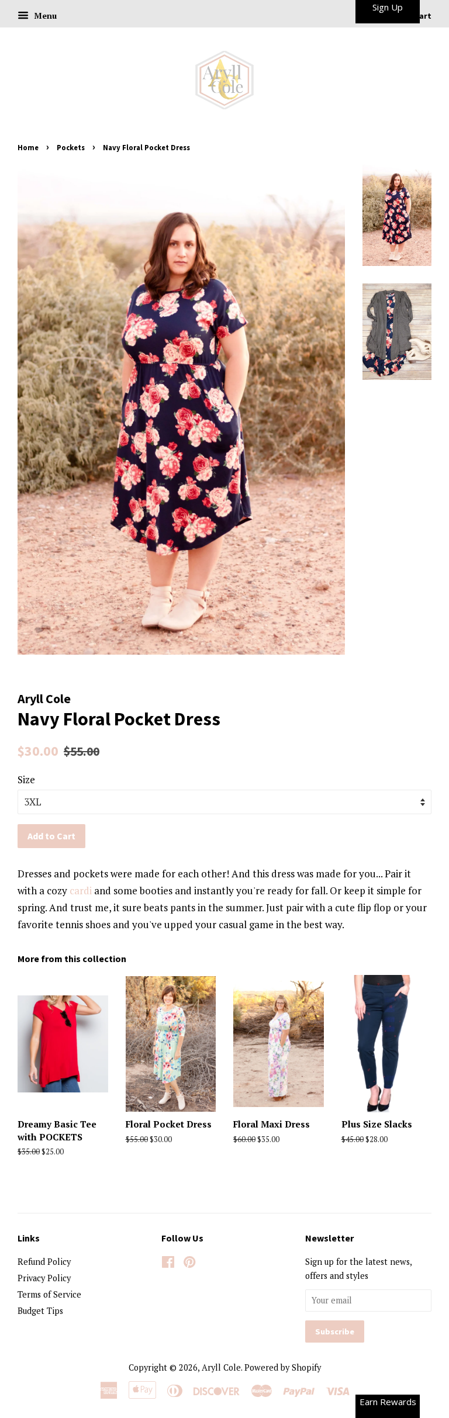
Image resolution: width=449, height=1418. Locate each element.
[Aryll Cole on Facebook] (168, 1264)
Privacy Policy (44, 1278)
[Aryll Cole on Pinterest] (189, 1264)
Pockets (71, 147)
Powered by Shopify (282, 1367)
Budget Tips (40, 1310)
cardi (81, 890)
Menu (44, 15)
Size (26, 779)
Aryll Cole (221, 1367)
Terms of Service (49, 1294)
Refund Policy (44, 1261)
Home (28, 147)
